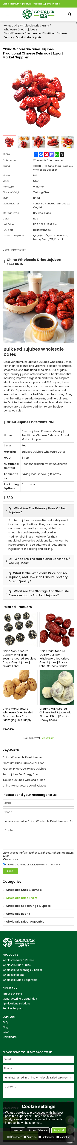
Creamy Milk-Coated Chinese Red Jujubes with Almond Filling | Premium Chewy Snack (56, 714)
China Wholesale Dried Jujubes (23, 757)
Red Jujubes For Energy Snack (22, 774)
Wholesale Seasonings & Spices (22, 970)
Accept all (58, 1130)
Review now (47, 738)
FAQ (5, 1022)
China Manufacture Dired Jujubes (24, 785)
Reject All (18, 1130)
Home (7, 25)
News (6, 1032)
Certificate (10, 1037)
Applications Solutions (16, 1003)
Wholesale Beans (13, 975)
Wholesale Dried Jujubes (19, 29)
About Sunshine (12, 994)
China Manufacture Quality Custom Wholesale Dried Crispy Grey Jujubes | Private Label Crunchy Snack (54, 658)
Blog (5, 1027)
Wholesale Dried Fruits (34, 25)
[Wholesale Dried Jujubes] (38, 307)
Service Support (13, 1008)
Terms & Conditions (49, 864)
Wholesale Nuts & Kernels (19, 960)
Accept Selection (38, 1130)
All (15, 25)
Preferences (48, 1137)
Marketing (64, 1137)
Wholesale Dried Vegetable (20, 980)
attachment (12, 859)
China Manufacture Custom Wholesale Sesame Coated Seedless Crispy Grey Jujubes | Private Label (19, 658)
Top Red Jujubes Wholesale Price (24, 780)
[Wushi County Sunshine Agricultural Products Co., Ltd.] (38, 14)
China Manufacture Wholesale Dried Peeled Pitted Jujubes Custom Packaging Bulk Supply (18, 714)
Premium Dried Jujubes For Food (23, 763)
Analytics (32, 1137)
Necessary (16, 1137)
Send (10, 871)
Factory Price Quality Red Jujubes (24, 769)
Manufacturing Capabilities (20, 999)
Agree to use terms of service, (33, 864)
